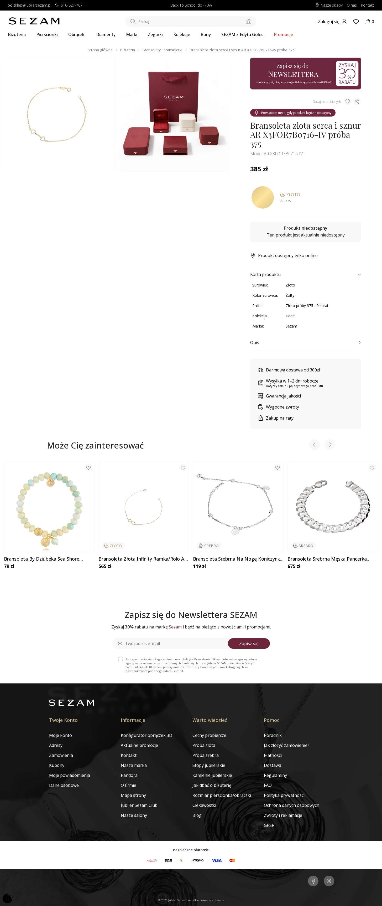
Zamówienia (61, 755)
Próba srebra (205, 755)
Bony (206, 34)
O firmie (128, 785)
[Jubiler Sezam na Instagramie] (329, 881)
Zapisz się (249, 643)
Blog (197, 815)
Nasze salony (134, 815)
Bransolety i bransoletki (162, 49)
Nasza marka (134, 765)
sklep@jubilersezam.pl (32, 5)
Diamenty (106, 34)
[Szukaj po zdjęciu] (248, 21)
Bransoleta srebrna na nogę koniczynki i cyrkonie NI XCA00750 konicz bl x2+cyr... (237, 559)
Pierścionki (47, 34)
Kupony (56, 765)
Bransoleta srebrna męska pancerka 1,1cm (327, 559)
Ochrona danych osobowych (291, 805)
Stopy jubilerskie (208, 765)
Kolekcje (181, 34)
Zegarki (155, 34)
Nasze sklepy (332, 5)
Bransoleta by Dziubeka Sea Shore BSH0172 (41, 559)
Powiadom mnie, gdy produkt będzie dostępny (296, 112)
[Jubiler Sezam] (34, 23)
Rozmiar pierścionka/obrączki (221, 795)
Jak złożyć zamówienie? (286, 745)
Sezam (291, 326)
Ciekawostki (204, 805)
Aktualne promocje (139, 745)
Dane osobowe (64, 785)
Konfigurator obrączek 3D (146, 735)
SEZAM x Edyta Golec (242, 34)
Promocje (283, 34)
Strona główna (100, 49)
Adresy (55, 745)
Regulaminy (275, 775)
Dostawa (272, 765)
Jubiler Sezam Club (139, 805)
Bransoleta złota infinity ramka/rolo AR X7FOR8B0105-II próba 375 (142, 559)
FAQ (268, 785)
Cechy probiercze (209, 735)
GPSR (269, 825)
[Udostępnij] (357, 101)
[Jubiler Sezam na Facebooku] (313, 881)
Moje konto (60, 735)
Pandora (129, 775)
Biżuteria (17, 34)
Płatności (273, 755)
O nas (352, 5)
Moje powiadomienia (69, 775)
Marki (131, 34)
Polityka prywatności (284, 795)
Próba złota (203, 745)
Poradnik (273, 735)
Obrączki (77, 34)
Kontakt (367, 5)
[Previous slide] (314, 445)
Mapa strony (133, 795)
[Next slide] (330, 445)
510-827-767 (71, 5)
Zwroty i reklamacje (283, 815)
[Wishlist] (356, 21)
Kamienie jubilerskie (212, 775)
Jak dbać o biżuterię (211, 785)
